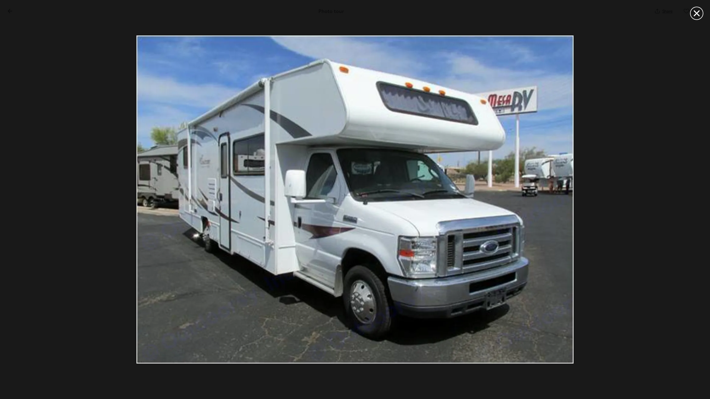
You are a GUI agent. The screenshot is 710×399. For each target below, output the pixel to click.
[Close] (696, 13)
